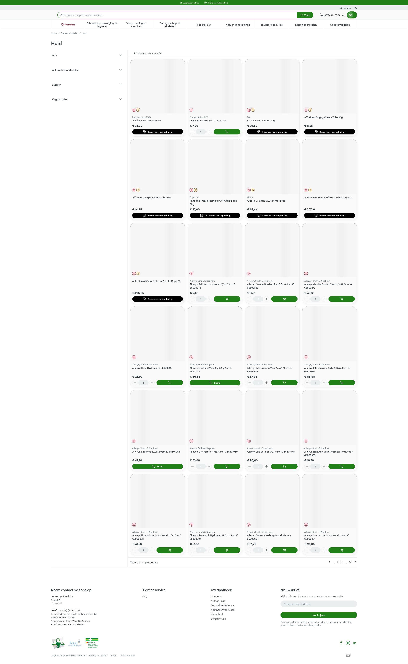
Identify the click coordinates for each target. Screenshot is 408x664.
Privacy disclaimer (98, 655)
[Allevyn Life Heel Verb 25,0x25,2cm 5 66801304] (215, 333)
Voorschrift (217, 614)
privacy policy (314, 625)
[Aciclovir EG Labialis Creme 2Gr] (215, 86)
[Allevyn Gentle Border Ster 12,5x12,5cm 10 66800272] (329, 250)
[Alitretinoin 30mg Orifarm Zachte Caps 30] (157, 250)
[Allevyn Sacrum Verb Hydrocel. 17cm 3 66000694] (272, 501)
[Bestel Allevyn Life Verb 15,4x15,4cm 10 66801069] (227, 466)
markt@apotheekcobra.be (82, 613)
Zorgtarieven (218, 618)
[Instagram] (348, 643)
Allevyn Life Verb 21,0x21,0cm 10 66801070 (271, 451)
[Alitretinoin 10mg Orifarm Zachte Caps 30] (329, 166)
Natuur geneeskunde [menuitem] (240, 25)
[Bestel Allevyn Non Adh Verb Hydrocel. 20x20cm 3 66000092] (170, 550)
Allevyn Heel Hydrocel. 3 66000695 (152, 367)
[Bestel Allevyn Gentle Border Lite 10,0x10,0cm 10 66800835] (284, 299)
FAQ (144, 596)
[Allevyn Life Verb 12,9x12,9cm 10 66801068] (157, 417)
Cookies (113, 655)
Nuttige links (218, 600)
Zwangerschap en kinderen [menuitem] (173, 24)
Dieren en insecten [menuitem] (309, 25)
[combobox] (177, 15)
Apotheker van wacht (223, 609)
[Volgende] (355, 562)
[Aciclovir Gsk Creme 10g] (272, 86)
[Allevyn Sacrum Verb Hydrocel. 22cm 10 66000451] (329, 501)
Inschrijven (319, 615)
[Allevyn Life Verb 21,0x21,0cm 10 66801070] (272, 417)
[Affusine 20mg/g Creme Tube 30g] (157, 166)
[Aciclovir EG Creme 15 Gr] (157, 86)
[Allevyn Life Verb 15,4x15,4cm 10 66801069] (215, 417)
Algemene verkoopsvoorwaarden (69, 655)
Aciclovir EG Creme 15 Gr (146, 120)
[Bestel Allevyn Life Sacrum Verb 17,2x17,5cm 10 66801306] (284, 382)
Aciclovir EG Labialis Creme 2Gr (208, 120)
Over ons (216, 596)
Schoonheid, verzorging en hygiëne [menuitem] (103, 24)
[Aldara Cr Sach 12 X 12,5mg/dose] (272, 166)
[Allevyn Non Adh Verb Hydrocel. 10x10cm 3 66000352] (329, 417)
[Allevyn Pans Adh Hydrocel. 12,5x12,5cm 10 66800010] (215, 501)
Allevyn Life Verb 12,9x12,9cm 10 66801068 (156, 451)
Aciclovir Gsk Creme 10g (261, 120)
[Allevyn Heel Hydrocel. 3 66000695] (157, 333)
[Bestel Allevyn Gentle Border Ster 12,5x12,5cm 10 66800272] (341, 299)
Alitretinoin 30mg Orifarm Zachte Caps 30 (156, 281)
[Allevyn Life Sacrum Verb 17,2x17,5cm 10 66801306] (272, 333)
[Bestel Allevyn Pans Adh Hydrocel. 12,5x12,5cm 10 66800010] (227, 550)
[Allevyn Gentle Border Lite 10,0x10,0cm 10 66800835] (272, 250)
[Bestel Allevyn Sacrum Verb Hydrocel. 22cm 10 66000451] (341, 550)
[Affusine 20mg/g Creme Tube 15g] (329, 86)
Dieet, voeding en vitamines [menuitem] (139, 24)
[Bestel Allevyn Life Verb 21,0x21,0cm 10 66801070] (284, 466)
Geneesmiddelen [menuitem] (343, 25)
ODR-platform (127, 655)
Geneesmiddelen (69, 33)
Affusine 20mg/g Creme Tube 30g (151, 197)
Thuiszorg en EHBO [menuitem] (275, 25)
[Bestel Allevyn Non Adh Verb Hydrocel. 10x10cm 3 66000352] (341, 466)
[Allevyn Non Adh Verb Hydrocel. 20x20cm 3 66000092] (157, 501)
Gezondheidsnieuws (222, 605)
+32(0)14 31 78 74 (71, 610)
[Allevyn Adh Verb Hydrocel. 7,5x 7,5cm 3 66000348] (215, 250)
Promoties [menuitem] (70, 24)
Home (54, 33)
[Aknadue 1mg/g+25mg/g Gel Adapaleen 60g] (215, 166)
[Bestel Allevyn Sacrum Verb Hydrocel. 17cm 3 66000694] (284, 550)
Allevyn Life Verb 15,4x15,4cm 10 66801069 (214, 451)
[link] (330, 562)
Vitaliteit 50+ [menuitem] (209, 25)
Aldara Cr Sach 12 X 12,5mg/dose (266, 200)
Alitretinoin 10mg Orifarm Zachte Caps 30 (328, 197)
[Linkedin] (354, 643)
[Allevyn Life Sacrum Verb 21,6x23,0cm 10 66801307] (329, 333)
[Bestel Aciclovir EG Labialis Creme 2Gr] (227, 131)
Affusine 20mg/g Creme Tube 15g (323, 117)
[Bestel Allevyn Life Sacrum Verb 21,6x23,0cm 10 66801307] (341, 382)
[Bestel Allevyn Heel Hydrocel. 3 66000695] (170, 382)
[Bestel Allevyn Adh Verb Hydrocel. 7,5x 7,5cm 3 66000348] (227, 299)
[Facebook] (341, 643)
